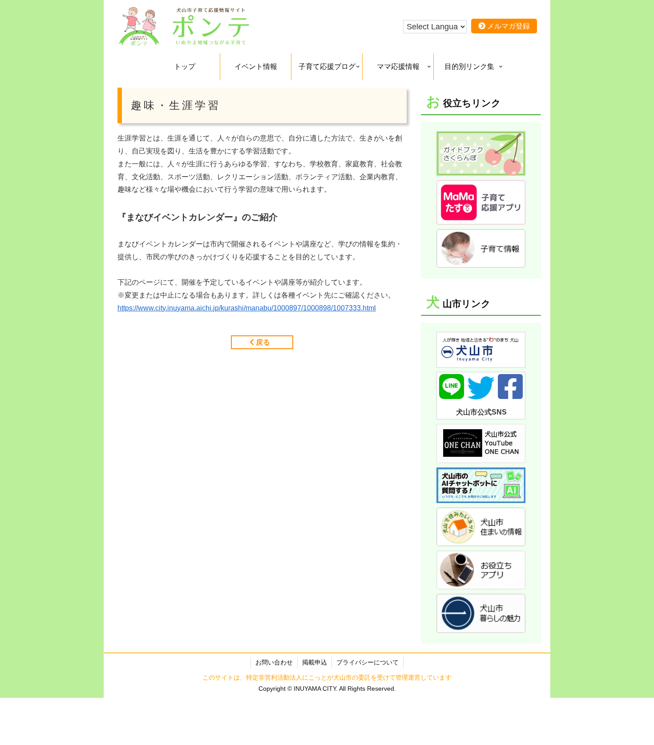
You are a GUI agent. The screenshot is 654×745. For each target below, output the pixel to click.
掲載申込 (314, 662)
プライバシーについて (367, 662)
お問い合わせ (274, 662)
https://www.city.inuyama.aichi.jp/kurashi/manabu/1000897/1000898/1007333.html (246, 308)
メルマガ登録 (507, 26)
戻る (262, 342)
